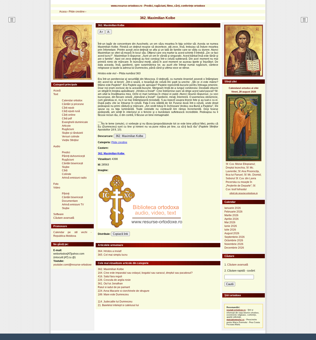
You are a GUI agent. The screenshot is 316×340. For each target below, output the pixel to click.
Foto (55, 183)
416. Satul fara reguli (110, 276)
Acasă (57, 90)
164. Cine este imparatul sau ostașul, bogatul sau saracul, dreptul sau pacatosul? (145, 272)
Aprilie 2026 (231, 218)
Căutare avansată (63, 217)
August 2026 (231, 233)
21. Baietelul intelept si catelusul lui (118, 305)
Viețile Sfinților (70, 140)
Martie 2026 (231, 215)
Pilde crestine (119, 142)
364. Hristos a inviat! (109, 251)
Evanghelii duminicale (75, 122)
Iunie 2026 (230, 226)
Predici (66, 152)
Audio (56, 146)
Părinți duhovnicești (73, 156)
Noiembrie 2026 (233, 244)
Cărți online (68, 114)
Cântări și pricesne (73, 104)
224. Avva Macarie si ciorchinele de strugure (123, 290)
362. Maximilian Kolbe (130, 136)
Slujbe (65, 166)
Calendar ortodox (72, 100)
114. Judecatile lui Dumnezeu (115, 301)
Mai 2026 (229, 222)
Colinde (66, 174)
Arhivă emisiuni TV (73, 204)
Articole (66, 125)
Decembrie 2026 (234, 247)
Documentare (70, 200)
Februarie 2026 (233, 211)
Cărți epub (68, 107)
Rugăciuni (68, 129)
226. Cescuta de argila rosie (114, 279)
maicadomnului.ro (235, 320)
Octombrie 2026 (233, 240)
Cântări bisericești (72, 163)
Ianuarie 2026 (232, 207)
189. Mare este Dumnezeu (113, 294)
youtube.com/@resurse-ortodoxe (72, 264)
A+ (101, 31)
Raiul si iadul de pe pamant (114, 287)
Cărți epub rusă (71, 111)
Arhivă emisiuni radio (74, 177)
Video (56, 187)
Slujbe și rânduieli (72, 132)
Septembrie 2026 (234, 236)
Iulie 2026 (230, 229)
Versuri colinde (70, 136)
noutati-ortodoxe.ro (236, 310)
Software (58, 214)
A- (108, 31)
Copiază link (120, 233)
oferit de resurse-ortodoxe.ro (244, 193)
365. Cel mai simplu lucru (112, 254)
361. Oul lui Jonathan (110, 283)
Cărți (64, 170)
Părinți (65, 193)
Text (55, 94)
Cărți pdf (67, 118)
